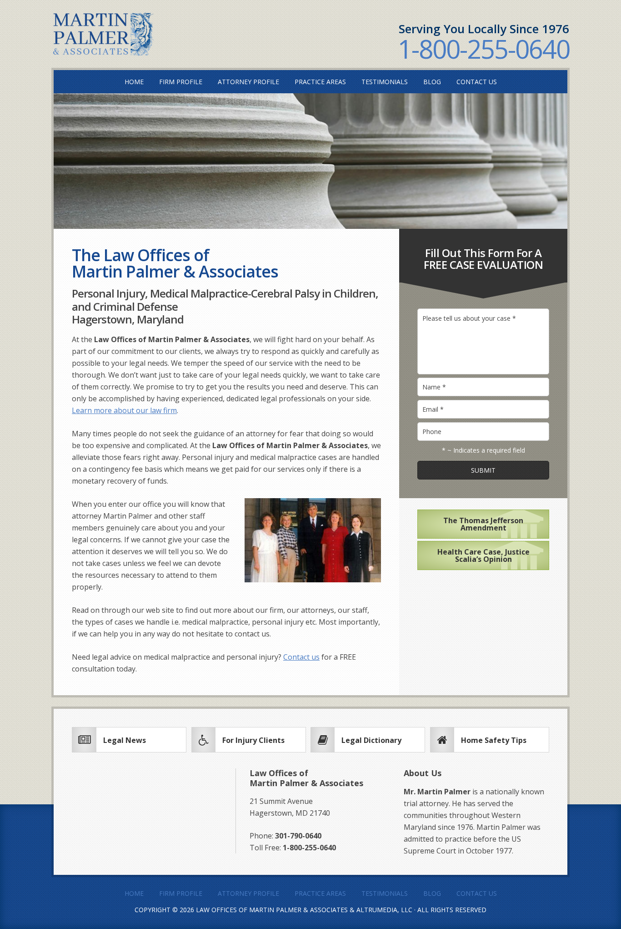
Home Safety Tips (493, 740)
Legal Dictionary (371, 740)
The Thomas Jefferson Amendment (483, 524)
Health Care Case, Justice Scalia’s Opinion (483, 555)
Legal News (124, 740)
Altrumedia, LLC (384, 909)
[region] (310, 160)
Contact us (301, 657)
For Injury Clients (253, 740)
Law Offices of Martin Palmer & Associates (272, 909)
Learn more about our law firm (124, 410)
